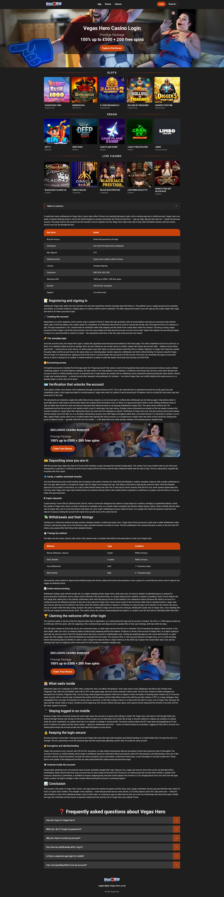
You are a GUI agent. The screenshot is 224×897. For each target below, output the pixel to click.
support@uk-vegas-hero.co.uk (112, 886)
